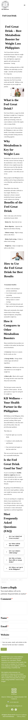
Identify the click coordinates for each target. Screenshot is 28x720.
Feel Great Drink (8, 113)
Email (5, 626)
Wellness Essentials (19, 696)
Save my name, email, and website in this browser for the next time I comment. (14, 643)
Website (5, 634)
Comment (7, 599)
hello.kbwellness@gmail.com (15, 705)
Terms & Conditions (21, 714)
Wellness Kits (10, 696)
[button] (24, 5)
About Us (3, 696)
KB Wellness (7, 416)
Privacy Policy (21, 716)
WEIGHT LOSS (3, 582)
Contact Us (14, 698)
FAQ (25, 696)
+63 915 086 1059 (14, 702)
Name (4, 618)
